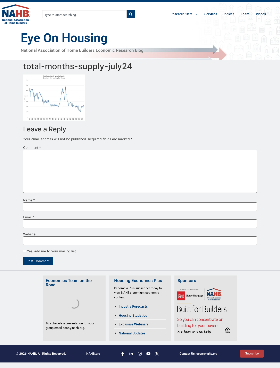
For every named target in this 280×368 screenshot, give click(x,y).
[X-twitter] (157, 354)
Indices (229, 14)
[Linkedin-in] (131, 354)
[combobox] (84, 14)
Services (210, 14)
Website (29, 234)
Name (29, 200)
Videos (261, 14)
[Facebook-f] (123, 354)
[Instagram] (140, 354)
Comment (32, 147)
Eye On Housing (64, 38)
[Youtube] (148, 354)
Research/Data (181, 14)
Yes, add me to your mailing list (51, 251)
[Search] (131, 14)
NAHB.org (93, 354)
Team (245, 14)
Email (28, 217)
